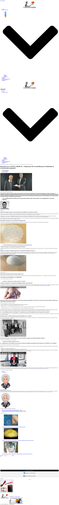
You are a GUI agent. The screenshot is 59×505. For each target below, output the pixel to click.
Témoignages (5, 76)
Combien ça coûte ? (4, 79)
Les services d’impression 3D (6, 161)
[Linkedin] (5, 15)
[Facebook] (5, 12)
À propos (3, 371)
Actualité (3, 78)
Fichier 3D (5, 158)
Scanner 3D (3, 77)
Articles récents (4, 372)
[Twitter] (5, 13)
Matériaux (5, 157)
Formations (3, 80)
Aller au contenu (2, 0)
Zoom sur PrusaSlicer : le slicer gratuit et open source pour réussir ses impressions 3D (12, 411)
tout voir (14, 408)
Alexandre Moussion (6, 170)
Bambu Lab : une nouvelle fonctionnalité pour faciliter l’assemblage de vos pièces (12, 410)
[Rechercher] (13, 455)
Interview (4, 164)
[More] (5, 16)
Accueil (3, 91)
